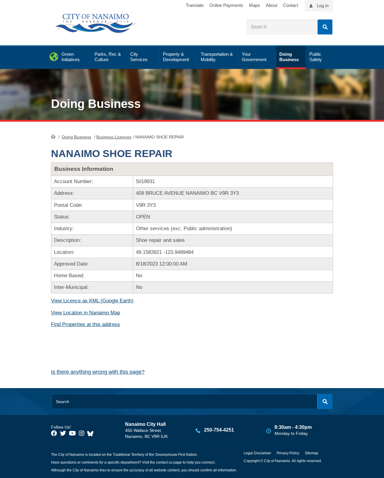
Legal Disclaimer (257, 453)
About (271, 5)
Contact (290, 5)
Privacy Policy (288, 453)
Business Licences (113, 137)
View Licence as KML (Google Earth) (92, 301)
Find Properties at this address (85, 324)
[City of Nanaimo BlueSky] (91, 433)
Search (324, 26)
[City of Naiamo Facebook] (54, 433)
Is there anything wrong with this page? (98, 372)
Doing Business (76, 137)
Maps (254, 5)
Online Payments (226, 5)
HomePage (53, 136)
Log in (322, 5)
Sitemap (311, 453)
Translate (195, 5)
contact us (164, 462)
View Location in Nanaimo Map (85, 313)
